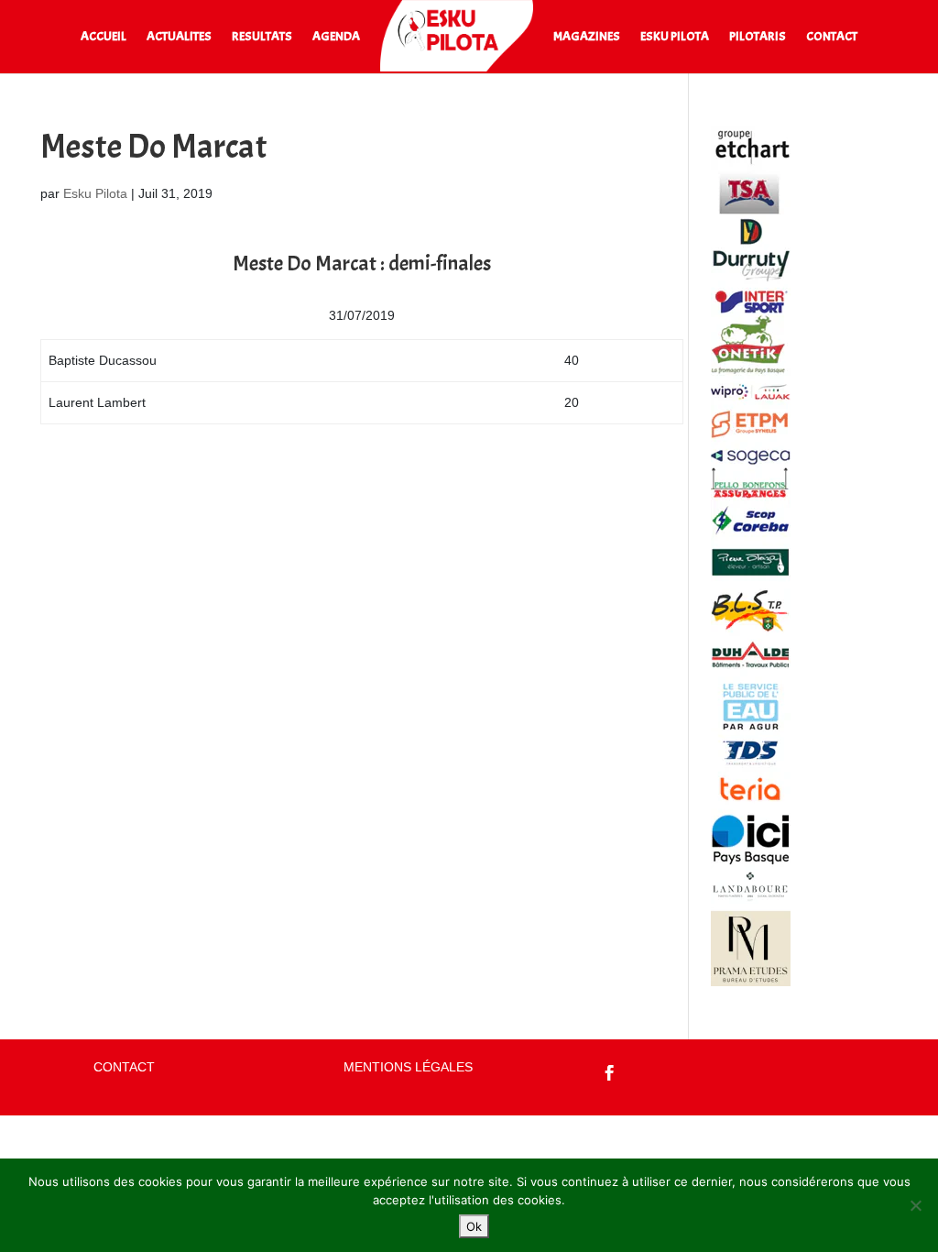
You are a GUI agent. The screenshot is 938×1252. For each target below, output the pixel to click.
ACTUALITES (179, 37)
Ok (474, 1226)
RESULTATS (262, 37)
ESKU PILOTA (674, 37)
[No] (915, 1205)
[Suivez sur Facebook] (610, 1073)
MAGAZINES (586, 37)
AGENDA (336, 37)
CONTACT (831, 37)
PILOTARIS (757, 37)
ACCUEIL (103, 37)
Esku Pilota (95, 193)
